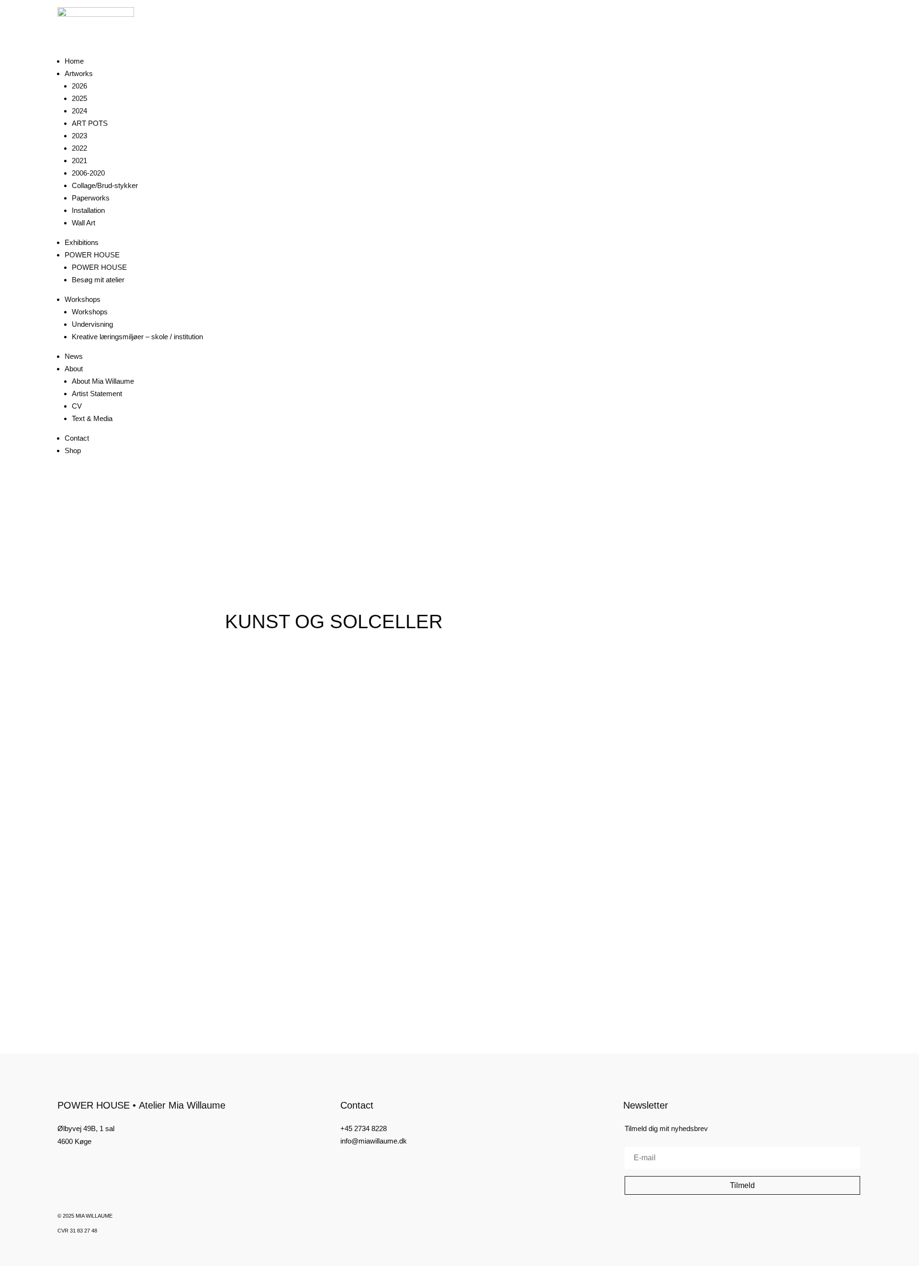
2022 (79, 148)
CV (77, 406)
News (74, 356)
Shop (73, 450)
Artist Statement (97, 393)
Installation (88, 210)
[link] (283, 721)
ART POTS (90, 123)
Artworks (79, 73)
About (74, 369)
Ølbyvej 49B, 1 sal (85, 1128)
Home (74, 61)
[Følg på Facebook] (61, 1165)
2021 (79, 160)
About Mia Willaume (103, 381)
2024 (79, 111)
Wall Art (83, 223)
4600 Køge (74, 1141)
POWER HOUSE (92, 255)
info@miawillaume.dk (373, 1141)
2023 (79, 136)
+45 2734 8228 (363, 1128)
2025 (79, 98)
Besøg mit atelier (98, 280)
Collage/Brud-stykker (105, 185)
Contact (77, 438)
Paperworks (91, 198)
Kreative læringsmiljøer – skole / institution (137, 337)
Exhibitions (82, 242)
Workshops (83, 299)
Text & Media (92, 418)
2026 (79, 86)
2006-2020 (88, 173)
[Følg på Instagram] (77, 1165)
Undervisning (92, 324)
